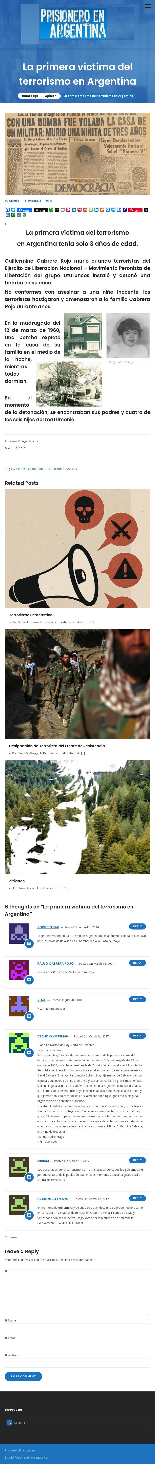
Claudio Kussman (52, 1036)
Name (12, 1320)
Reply (137, 926)
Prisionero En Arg (52, 1199)
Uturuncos (70, 469)
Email (11, 1338)
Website (13, 1355)
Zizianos (17, 880)
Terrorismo (54, 469)
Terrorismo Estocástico (30, 614)
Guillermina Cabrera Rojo (29, 469)
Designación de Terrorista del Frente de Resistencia (57, 745)
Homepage (30, 95)
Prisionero (34, 201)
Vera (41, 1000)
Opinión (51, 95)
